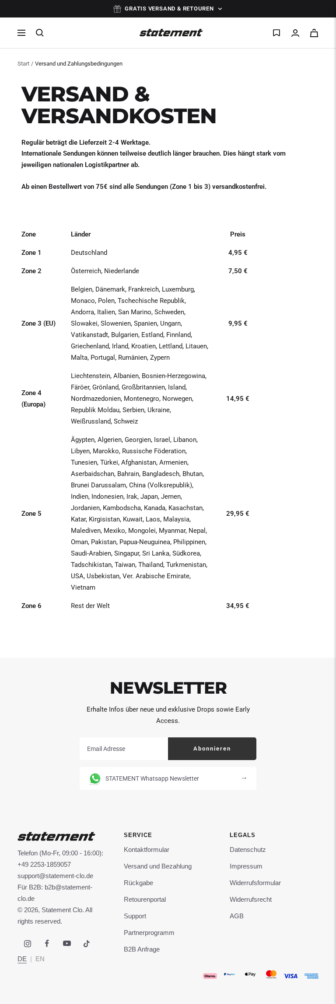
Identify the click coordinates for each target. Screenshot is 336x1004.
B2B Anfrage (142, 949)
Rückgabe (138, 882)
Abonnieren (212, 748)
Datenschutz (248, 849)
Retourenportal (145, 899)
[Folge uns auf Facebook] (47, 943)
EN (40, 958)
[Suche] (40, 33)
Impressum (246, 866)
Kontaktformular (146, 849)
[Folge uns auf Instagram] (27, 943)
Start (23, 63)
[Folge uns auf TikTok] (86, 943)
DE (22, 958)
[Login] (295, 33)
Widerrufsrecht (251, 899)
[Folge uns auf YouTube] (67, 943)
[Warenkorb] (314, 33)
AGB (237, 916)
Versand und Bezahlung (158, 866)
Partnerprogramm (149, 932)
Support (135, 916)
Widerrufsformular (255, 882)
